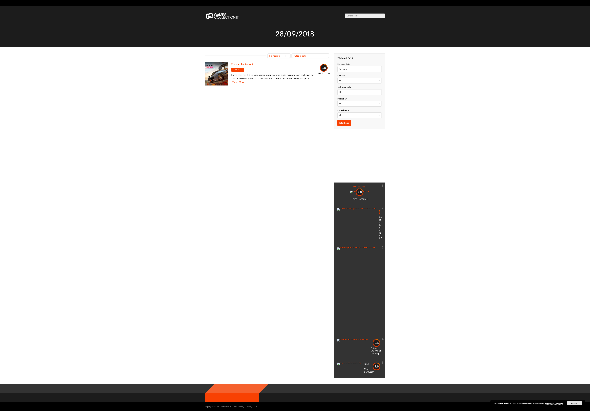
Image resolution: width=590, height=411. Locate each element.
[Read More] (238, 81)
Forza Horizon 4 (242, 64)
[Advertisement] (360, 155)
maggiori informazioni (554, 403)
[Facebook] (380, 3)
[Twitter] (376, 3)
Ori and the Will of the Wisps (376, 351)
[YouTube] (384, 3)
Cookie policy (238, 406)
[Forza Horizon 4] (216, 84)
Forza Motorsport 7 (380, 228)
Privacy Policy (251, 406)
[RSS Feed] (372, 3)
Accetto (574, 403)
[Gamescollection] (222, 18)
